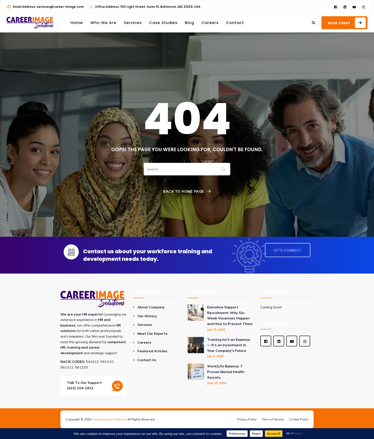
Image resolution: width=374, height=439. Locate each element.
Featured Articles (152, 351)
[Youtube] (354, 7)
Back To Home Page (183, 191)
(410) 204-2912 (80, 388)
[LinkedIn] (345, 7)
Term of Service (273, 419)
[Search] (313, 23)
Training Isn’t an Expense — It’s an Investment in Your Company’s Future (228, 345)
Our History (147, 316)
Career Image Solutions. (109, 419)
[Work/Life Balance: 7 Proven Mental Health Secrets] (196, 374)
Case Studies (163, 22)
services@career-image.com (60, 7)
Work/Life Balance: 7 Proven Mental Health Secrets (225, 371)
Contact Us (146, 360)
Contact (235, 22)
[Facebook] (335, 7)
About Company (151, 307)
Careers (210, 22)
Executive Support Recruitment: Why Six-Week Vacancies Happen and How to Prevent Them (229, 315)
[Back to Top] (187, 413)
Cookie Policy (298, 419)
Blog (189, 22)
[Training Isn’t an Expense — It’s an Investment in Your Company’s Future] (196, 347)
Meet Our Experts (152, 333)
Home (77, 22)
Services (133, 22)
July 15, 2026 (216, 329)
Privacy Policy (246, 419)
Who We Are (103, 22)
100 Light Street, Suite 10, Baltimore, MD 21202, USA (160, 7)
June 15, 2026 (216, 383)
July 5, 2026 (215, 356)
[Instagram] (363, 7)
